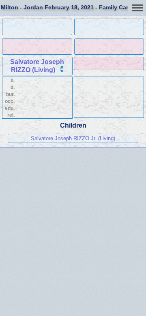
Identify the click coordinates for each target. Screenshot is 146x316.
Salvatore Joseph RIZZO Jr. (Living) (73, 138)
